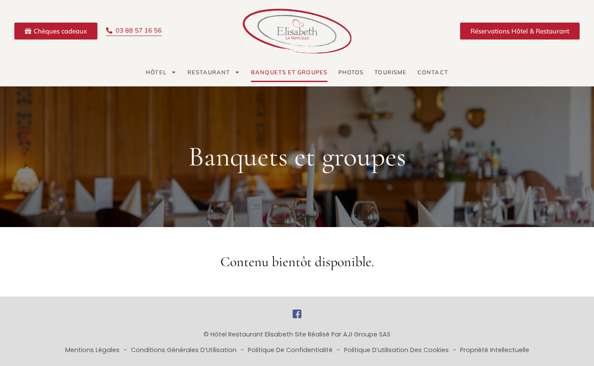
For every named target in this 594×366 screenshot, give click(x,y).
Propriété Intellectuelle (494, 350)
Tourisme (390, 72)
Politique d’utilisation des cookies (397, 350)
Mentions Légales (93, 350)
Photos (351, 72)
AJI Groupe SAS (366, 334)
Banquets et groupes (289, 72)
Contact (432, 72)
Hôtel (156, 72)
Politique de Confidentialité (291, 350)
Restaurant (208, 72)
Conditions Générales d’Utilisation (184, 350)
